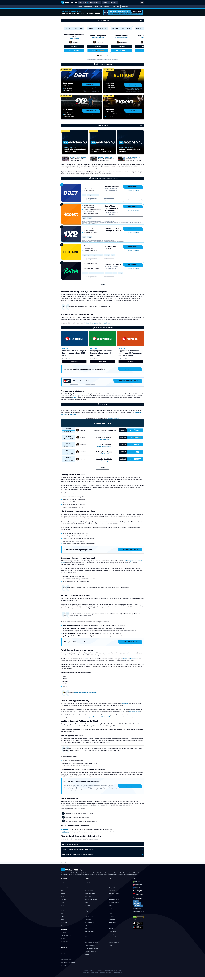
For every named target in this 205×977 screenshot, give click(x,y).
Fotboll (62, 882)
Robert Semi (76, 42)
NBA (86, 934)
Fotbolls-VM (105, 717)
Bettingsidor (88, 6)
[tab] (98, 55)
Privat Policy (95, 972)
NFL (86, 937)
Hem (62, 862)
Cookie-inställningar (117, 972)
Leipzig (110, 905)
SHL (86, 925)
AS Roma (111, 908)
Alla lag (110, 945)
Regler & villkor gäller (93, 87)
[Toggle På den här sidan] (202, 974)
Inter (110, 911)
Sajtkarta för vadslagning (105, 972)
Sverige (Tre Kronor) (114, 942)
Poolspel (106, 6)
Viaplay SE (63, 932)
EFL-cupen (87, 882)
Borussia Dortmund (114, 902)
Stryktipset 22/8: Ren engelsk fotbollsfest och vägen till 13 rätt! (74, 353)
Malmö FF (111, 928)
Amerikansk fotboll (65, 888)
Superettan (88, 919)
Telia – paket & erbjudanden (68, 962)
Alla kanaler (64, 944)
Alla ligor (87, 954)
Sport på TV (82, 2)
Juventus (111, 916)
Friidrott (63, 908)
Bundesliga (87, 905)
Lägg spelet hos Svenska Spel (127, 381)
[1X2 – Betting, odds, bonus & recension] (71, 234)
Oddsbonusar (98, 6)
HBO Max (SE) (64, 941)
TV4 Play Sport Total (66, 935)
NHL (86, 928)
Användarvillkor (87, 972)
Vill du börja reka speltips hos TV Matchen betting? (78, 854)
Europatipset (94, 348)
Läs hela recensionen (133, 190)
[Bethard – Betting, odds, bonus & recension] (71, 252)
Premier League (89, 890)
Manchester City (113, 885)
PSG (110, 896)
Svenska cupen (89, 916)
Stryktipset (65, 348)
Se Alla (141, 20)
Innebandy (63, 899)
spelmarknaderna (134, 711)
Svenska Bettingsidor (129, 549)
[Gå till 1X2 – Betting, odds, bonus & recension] (123, 12)
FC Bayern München (114, 899)
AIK (109, 925)
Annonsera (63, 957)
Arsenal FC (111, 882)
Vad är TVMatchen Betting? (70, 844)
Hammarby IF (112, 937)
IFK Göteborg (112, 934)
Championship (88, 885)
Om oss (63, 951)
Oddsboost (125, 6)
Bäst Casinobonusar (129, 786)
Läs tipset (74, 46)
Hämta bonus (90, 84)
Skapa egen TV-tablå (66, 959)
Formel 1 (87, 940)
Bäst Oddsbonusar (129, 642)
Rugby (62, 896)
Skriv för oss (64, 965)
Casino (113, 2)
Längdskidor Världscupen (91, 948)
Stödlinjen (65, 832)
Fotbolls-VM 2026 (89, 922)
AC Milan (111, 914)
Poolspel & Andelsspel (129, 369)
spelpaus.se (115, 59)
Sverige (111, 940)
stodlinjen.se (110, 59)
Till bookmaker (132, 186)
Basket (62, 890)
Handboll (63, 893)
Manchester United (114, 893)
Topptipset (122, 348)
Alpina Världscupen (89, 945)
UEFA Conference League (91, 942)
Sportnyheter (94, 2)
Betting (105, 2)
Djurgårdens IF (112, 931)
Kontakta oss (64, 954)
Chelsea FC (112, 890)
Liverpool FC (112, 888)
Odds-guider (115, 6)
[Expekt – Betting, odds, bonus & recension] (71, 214)
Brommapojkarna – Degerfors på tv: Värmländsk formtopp (134, 160)
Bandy (62, 905)
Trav (62, 925)
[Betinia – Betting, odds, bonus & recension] (71, 271)
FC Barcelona (112, 922)
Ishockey (63, 885)
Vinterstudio (64, 922)
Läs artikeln (74, 361)
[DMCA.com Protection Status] (138, 917)
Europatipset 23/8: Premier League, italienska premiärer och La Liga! (101, 353)
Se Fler (102, 284)
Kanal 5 (63, 938)
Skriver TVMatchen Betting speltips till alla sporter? (78, 849)
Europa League (88, 896)
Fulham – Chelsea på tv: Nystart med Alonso (77, 159)
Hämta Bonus (136, 11)
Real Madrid (112, 919)
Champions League (90, 893)
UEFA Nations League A (91, 899)
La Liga (86, 911)
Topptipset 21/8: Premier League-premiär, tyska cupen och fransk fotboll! (130, 353)
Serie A (86, 908)
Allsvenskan (96, 717)
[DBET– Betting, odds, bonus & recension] (71, 193)
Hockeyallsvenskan (90, 931)
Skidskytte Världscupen (91, 951)
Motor (62, 919)
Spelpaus (65, 829)
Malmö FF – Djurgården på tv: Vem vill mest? (106, 159)
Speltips (79, 6)
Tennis (62, 911)
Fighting (63, 916)
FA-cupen (87, 888)
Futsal (62, 902)
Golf (62, 914)
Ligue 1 (86, 902)
